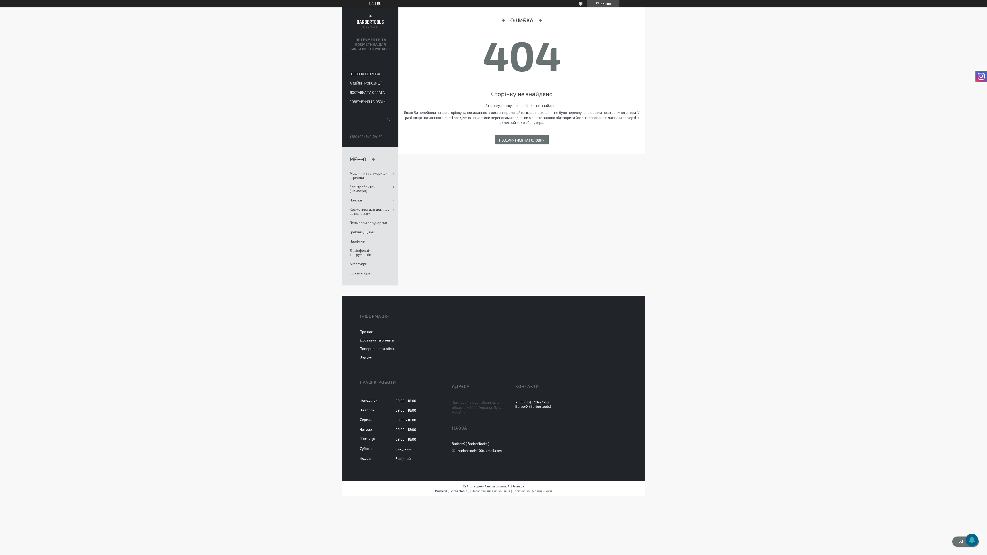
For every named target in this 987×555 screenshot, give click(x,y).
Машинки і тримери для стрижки (369, 175)
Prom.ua (518, 486)
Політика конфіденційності (532, 491)
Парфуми (357, 241)
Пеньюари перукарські (369, 222)
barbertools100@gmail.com (480, 450)
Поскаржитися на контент (491, 491)
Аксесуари (358, 264)
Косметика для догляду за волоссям (369, 211)
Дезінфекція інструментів (360, 252)
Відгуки (366, 357)
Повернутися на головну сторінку (521, 141)
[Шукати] (388, 119)
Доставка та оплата (367, 92)
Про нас (366, 331)
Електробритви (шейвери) (363, 188)
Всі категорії (360, 273)
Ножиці (356, 200)
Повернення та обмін (368, 102)
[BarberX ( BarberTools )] (370, 21)
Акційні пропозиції (365, 83)
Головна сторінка (365, 74)
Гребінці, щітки (362, 232)
